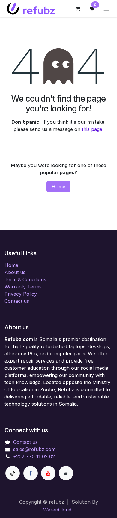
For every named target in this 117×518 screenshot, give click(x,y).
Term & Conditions (25, 279)
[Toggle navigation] (106, 8)
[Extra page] (66, 473)
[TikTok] (12, 473)
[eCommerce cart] (78, 9)
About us (15, 272)
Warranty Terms (23, 287)
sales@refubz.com (34, 449)
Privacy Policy (20, 294)
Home (58, 187)
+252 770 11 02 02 (34, 456)
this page (92, 129)
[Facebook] (30, 473)
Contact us (16, 301)
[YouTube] (48, 473)
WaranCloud (57, 510)
